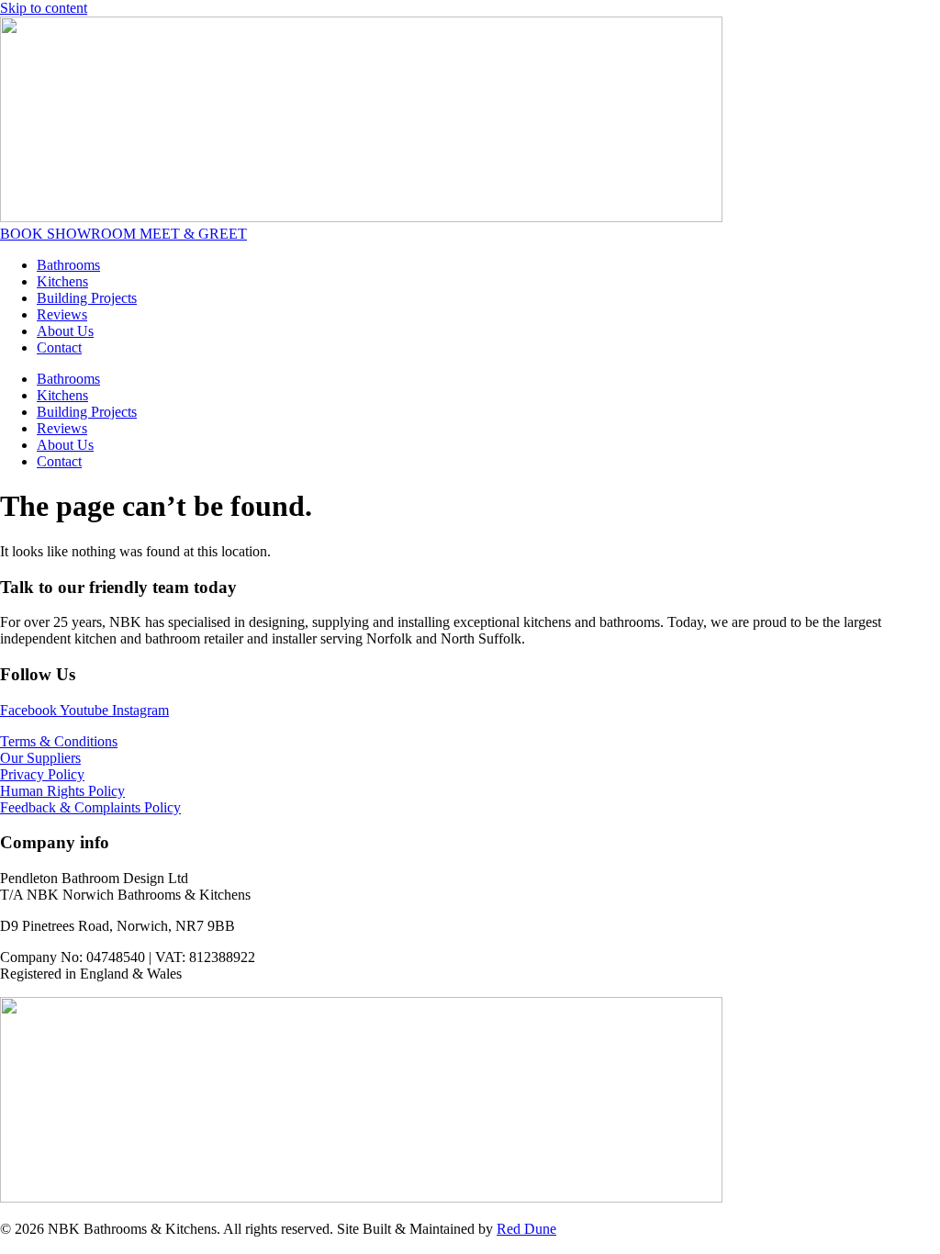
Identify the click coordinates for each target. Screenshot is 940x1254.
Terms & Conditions (59, 741)
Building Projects (87, 298)
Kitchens (62, 281)
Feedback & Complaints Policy (90, 807)
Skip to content (43, 8)
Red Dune (526, 1229)
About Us (65, 331)
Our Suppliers (40, 758)
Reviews (62, 314)
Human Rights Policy (62, 791)
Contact (59, 347)
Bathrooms (68, 265)
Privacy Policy (42, 774)
